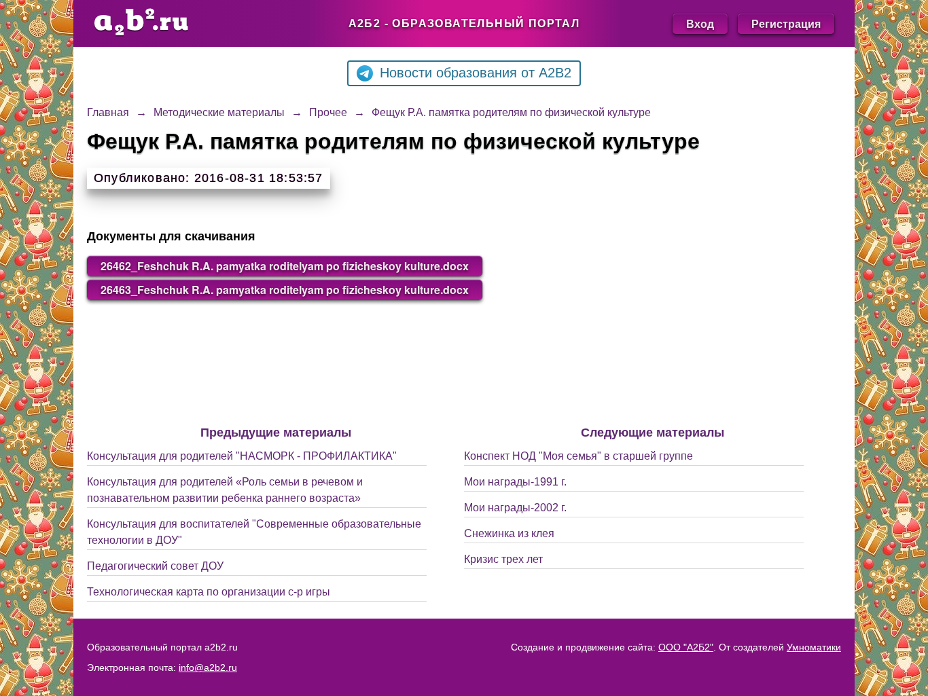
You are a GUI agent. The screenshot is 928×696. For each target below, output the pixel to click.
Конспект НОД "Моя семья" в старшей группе (578, 456)
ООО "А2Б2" (685, 647)
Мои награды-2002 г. (515, 507)
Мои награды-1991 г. (515, 482)
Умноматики (814, 647)
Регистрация (786, 23)
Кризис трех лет (503, 559)
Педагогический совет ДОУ (155, 566)
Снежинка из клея (509, 533)
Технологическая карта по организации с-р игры (208, 592)
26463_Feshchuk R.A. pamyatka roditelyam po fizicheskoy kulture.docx (285, 289)
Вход (700, 23)
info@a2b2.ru (208, 667)
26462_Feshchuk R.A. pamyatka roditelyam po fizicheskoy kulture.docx (285, 266)
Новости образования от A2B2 (475, 72)
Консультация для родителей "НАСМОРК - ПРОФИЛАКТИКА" (242, 456)
